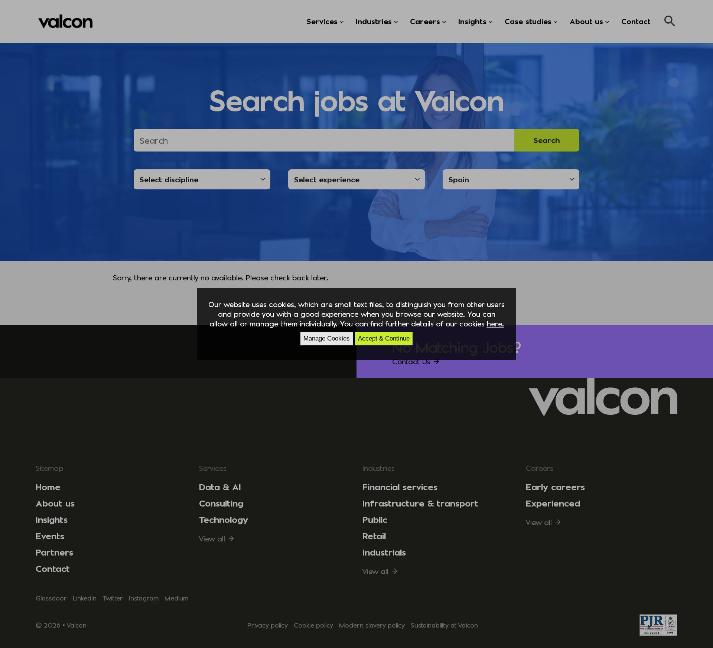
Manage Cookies (326, 338)
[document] (356, 324)
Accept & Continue (384, 338)
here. (495, 323)
